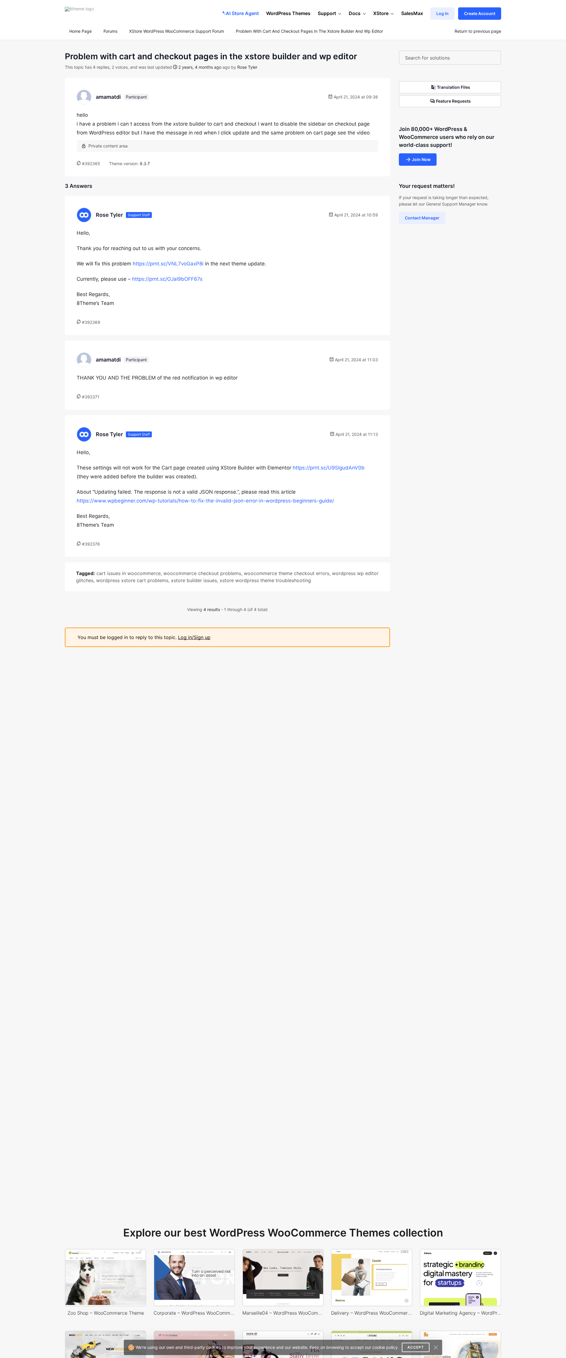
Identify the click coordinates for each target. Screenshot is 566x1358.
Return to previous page (478, 31)
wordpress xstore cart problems (132, 580)
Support (327, 13)
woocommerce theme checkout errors (286, 573)
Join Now (421, 159)
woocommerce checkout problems (202, 573)
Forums (110, 31)
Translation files (453, 87)
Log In (442, 13)
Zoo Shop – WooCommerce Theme (106, 1313)
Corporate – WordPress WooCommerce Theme (194, 1313)
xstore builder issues (194, 580)
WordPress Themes (288, 13)
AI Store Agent (242, 13)
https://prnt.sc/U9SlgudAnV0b (329, 468)
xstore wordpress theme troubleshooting (265, 580)
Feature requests (453, 101)
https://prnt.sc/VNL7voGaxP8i (168, 264)
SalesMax (412, 13)
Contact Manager (422, 217)
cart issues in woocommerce (128, 573)
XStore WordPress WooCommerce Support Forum (176, 31)
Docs (355, 13)
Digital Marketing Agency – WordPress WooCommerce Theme (460, 1313)
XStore (381, 13)
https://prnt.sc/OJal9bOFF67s (167, 279)
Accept (415, 1347)
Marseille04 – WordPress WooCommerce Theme (283, 1313)
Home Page (80, 31)
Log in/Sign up (194, 637)
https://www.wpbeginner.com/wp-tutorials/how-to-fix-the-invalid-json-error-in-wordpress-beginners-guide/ (205, 501)
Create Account (479, 13)
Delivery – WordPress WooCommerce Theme (371, 1313)
